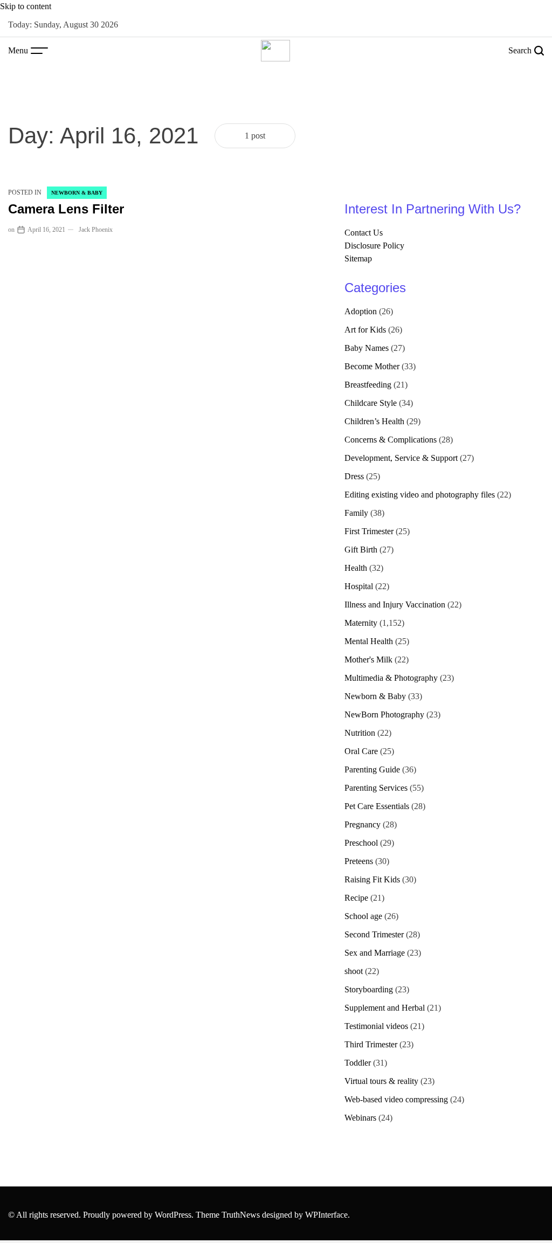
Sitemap (358, 258)
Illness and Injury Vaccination (394, 604)
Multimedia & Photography (391, 677)
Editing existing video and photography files (419, 494)
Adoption (360, 311)
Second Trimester (374, 934)
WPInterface (326, 1214)
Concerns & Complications (390, 439)
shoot (353, 971)
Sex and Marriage (374, 952)
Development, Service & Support (401, 457)
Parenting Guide (372, 769)
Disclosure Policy (374, 245)
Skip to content (25, 6)
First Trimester (369, 531)
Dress (354, 476)
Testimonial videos (376, 1026)
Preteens (358, 861)
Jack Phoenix (96, 229)
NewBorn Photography (384, 714)
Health (355, 567)
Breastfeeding (367, 384)
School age (363, 916)
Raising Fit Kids (372, 879)
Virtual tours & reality (381, 1081)
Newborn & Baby (76, 193)
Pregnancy (362, 824)
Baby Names (366, 348)
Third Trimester (370, 1044)
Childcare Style (370, 403)
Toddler (357, 1062)
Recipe (356, 897)
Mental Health (368, 641)
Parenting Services (376, 787)
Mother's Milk (368, 659)
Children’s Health (374, 421)
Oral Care (361, 751)
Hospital (358, 586)
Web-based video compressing (396, 1099)
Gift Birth (360, 549)
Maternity (360, 622)
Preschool (361, 842)
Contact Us (363, 232)
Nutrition (359, 732)
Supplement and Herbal (384, 1007)
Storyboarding (368, 989)
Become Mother (371, 366)
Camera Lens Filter (66, 209)
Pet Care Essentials (376, 806)
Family (356, 512)
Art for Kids (365, 329)
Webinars (360, 1117)
